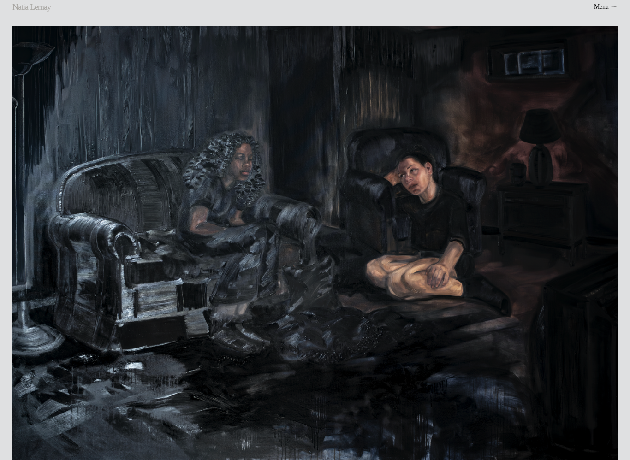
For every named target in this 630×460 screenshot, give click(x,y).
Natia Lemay (31, 7)
